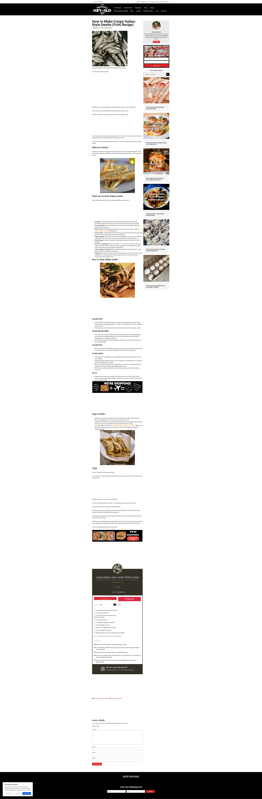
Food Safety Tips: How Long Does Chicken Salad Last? (155, 250)
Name (94, 746)
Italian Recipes (104, 698)
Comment (94, 729)
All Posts (156, 42)
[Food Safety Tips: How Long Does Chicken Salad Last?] (156, 232)
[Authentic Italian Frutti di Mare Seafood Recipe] (156, 197)
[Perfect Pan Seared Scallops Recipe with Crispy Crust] (156, 126)
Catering (138, 11)
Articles (113, 698)
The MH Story (117, 7)
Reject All (17, 793)
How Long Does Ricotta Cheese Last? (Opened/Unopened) (155, 179)
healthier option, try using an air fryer (124, 425)
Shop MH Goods (128, 7)
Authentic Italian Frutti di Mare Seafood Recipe (155, 214)
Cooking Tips (96, 698)
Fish (116, 698)
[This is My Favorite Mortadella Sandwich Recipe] (156, 90)
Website (94, 758)
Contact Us (164, 11)
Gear (157, 11)
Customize (9, 793)
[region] (18, 789)
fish (137, 238)
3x (120, 604)
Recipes (152, 7)
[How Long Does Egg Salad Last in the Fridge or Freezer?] (156, 268)
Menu (132, 11)
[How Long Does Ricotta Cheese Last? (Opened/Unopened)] (156, 161)
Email (93, 752)
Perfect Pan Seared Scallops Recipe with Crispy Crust (156, 143)
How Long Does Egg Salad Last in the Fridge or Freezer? (155, 286)
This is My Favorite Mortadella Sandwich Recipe (155, 107)
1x (114, 604)
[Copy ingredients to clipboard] (101, 605)
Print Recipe (106, 599)
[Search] (167, 74)
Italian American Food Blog (121, 11)
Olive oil (122, 244)
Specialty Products (148, 11)
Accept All (26, 793)
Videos (145, 7)
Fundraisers (138, 7)
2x (117, 604)
